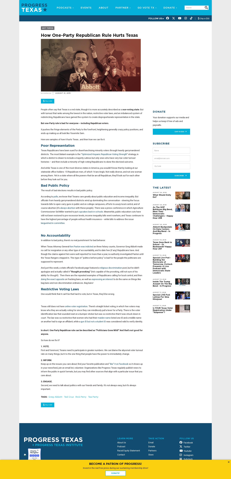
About (103, 7)
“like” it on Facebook (118, 364)
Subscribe (179, 176)
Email (151, 442)
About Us (121, 442)
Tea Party (93, 397)
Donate (169, 7)
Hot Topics (47, 28)
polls (56, 196)
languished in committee (53, 223)
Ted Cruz (69, 397)
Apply (206, 8)
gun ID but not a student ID (93, 321)
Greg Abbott (55, 397)
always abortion (67, 208)
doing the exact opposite (52, 279)
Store (151, 454)
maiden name (104, 318)
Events (86, 7)
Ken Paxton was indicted (81, 246)
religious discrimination (111, 268)
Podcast (121, 446)
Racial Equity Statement (128, 450)
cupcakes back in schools (90, 211)
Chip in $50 (204, 18)
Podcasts (64, 7)
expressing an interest (102, 279)
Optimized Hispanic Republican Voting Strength (104, 154)
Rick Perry (80, 397)
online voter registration (76, 306)
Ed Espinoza (46, 93)
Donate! (115, 473)
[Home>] (34, 7)
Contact (121, 454)
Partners (152, 450)
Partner (122, 7)
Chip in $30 (179, 132)
